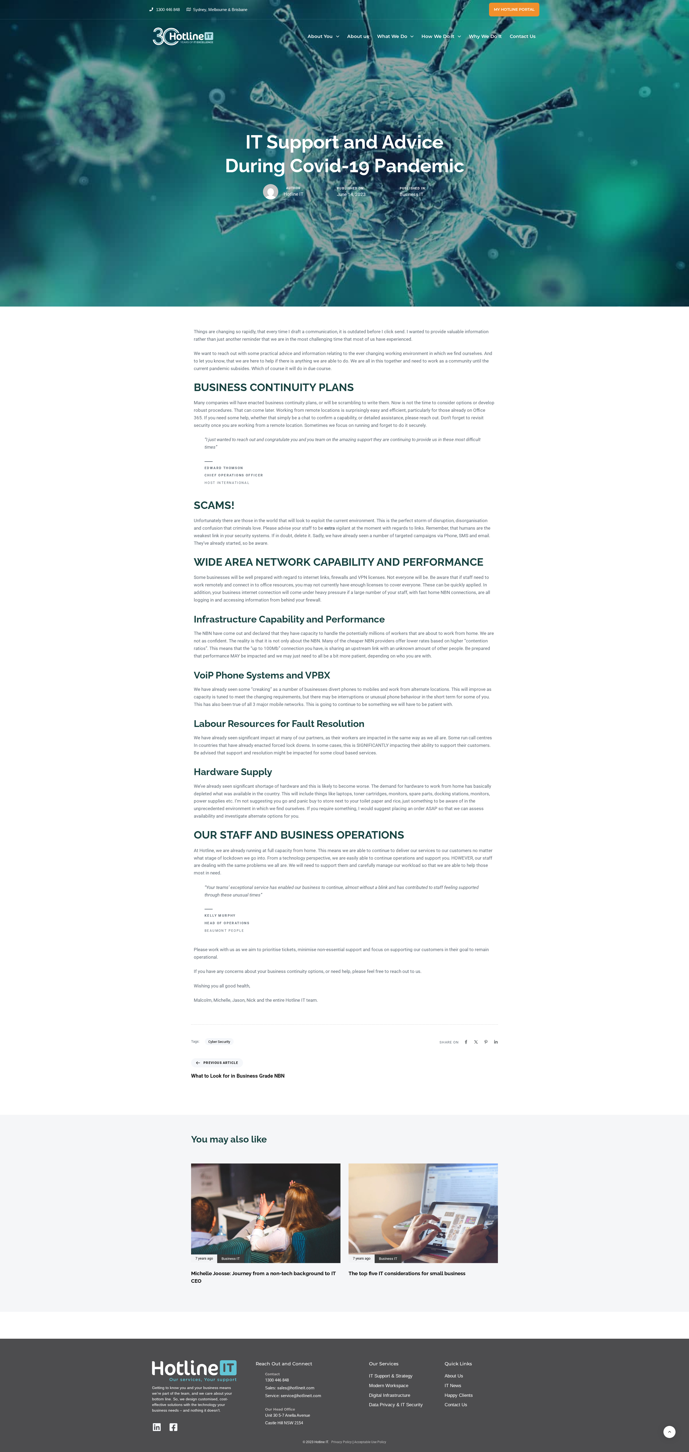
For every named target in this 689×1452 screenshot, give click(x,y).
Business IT (411, 194)
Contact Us (523, 36)
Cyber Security (219, 1042)
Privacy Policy (341, 1442)
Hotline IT (293, 194)
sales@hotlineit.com (295, 1388)
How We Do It (437, 36)
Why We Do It (485, 36)
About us (358, 36)
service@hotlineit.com (301, 1395)
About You (320, 36)
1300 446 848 (277, 1380)
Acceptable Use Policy (370, 1442)
